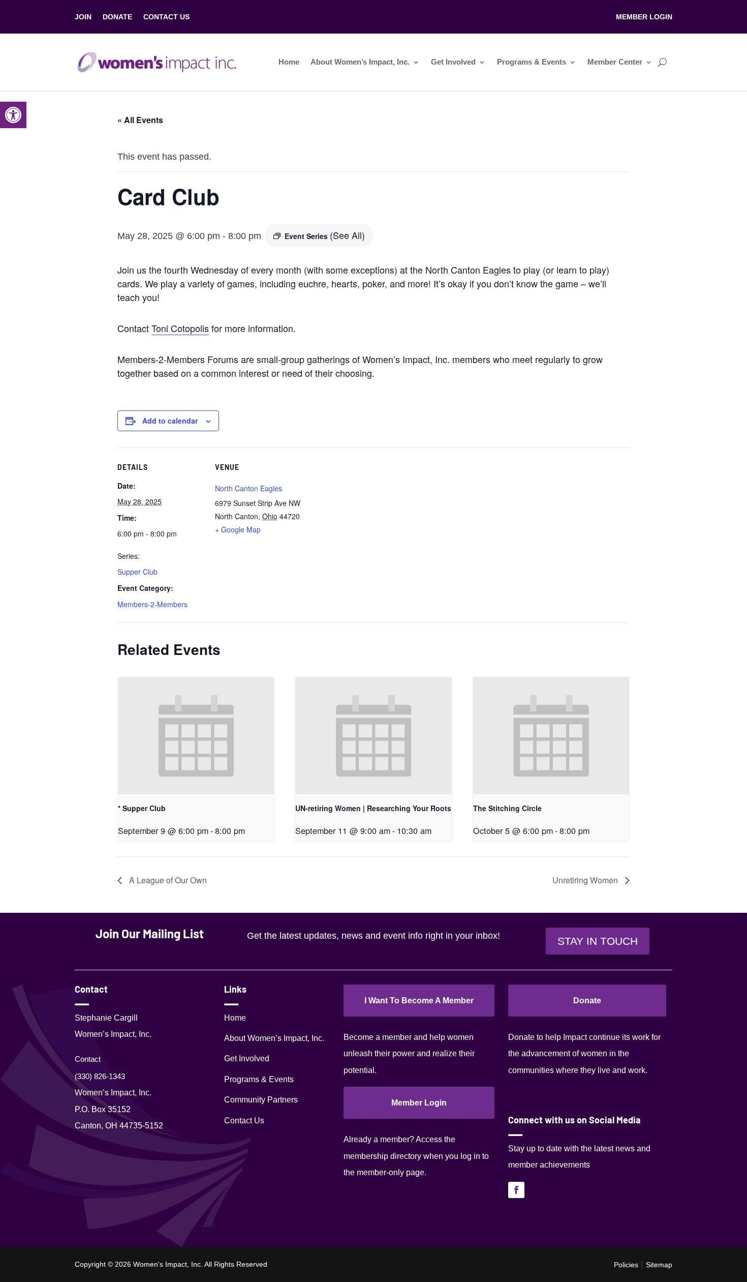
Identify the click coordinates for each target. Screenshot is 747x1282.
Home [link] (288, 62)
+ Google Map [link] (238, 529)
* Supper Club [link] (142, 808)
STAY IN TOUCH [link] (597, 941)
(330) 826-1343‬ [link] (100, 1076)
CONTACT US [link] (166, 17)
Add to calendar (170, 420)
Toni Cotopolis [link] (180, 328)
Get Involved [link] (453, 62)
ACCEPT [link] (714, 1264)
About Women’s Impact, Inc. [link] (360, 62)
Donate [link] (587, 1000)
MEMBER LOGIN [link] (644, 17)
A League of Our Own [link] (167, 880)
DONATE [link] (117, 17)
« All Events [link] (140, 120)
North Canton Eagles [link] (248, 488)
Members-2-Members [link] (152, 604)
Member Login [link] (419, 1102)
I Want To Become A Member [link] (419, 1000)
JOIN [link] (83, 17)
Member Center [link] (614, 62)
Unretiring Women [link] (586, 880)
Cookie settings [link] (662, 1265)
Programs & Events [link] (531, 62)
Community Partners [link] (261, 1099)
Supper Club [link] (137, 572)
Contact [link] (88, 1059)
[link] (13, 115)
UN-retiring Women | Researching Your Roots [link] (373, 808)
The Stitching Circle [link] (507, 808)
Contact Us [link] (244, 1120)
